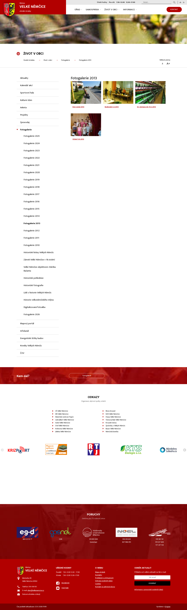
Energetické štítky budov (31, 338)
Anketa (23, 107)
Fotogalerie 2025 (32, 136)
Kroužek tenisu (111, 422)
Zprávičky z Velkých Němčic (115, 425)
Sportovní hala (27, 93)
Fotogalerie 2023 (32, 150)
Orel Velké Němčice (62, 425)
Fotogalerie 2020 (32, 172)
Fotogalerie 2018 (31, 187)
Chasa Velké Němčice (113, 417)
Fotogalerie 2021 (31, 165)
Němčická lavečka (112, 431)
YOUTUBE (65, 588)
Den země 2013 (78, 107)
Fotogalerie (65, 60)
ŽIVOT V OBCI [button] (110, 9)
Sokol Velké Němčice (62, 422)
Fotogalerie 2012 (31, 230)
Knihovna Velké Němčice (64, 428)
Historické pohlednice (34, 278)
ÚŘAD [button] (77, 9)
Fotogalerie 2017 (31, 194)
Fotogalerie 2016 (31, 201)
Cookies (98, 583)
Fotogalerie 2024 (32, 143)
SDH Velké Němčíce (113, 414)
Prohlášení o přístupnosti (104, 578)
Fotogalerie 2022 (32, 158)
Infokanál (24, 331)
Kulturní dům (26, 100)
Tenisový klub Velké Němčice (116, 419)
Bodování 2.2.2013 (112, 107)
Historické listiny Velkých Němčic (39, 252)
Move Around (110, 411)
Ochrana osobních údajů (104, 580)
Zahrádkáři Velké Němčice (64, 419)
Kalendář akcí (26, 85)
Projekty (24, 115)
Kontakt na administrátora (105, 586)
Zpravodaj (25, 122)
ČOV (22, 353)
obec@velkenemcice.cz (35, 590)
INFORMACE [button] (129, 9)
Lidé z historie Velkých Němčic (37, 292)
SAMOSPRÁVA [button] (92, 9)
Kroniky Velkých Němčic (31, 345)
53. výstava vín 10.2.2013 (146, 107)
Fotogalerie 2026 (32, 314)
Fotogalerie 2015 (31, 209)
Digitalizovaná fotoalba (34, 307)
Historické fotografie (33, 285)
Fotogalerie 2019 (31, 180)
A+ (168, 64)
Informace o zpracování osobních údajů (148, 589)
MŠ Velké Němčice (61, 414)
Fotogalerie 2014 (32, 216)
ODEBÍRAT (152, 583)
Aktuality (24, 78)
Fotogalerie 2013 (85, 60)
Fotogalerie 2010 (32, 245)
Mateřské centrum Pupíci (64, 417)
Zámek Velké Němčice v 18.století (39, 260)
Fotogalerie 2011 (31, 238)
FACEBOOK (65, 583)
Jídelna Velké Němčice (63, 431)
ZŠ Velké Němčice (61, 411)
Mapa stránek (100, 572)
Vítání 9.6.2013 (78, 139)
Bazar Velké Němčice (113, 428)
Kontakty (98, 575)
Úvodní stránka (29, 60)
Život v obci (48, 60)
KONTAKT (174, 9)
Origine (167, 606)
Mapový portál (27, 323)
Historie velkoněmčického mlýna (39, 300)
